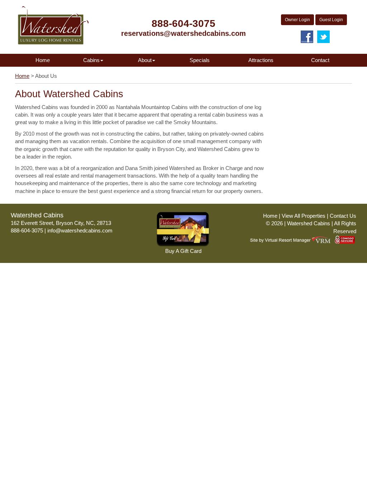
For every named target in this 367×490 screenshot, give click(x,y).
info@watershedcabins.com (80, 230)
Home (42, 60)
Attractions (260, 60)
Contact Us (343, 216)
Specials (200, 60)
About (145, 60)
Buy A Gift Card (183, 251)
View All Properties (303, 216)
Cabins (91, 60)
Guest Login (331, 19)
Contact (320, 60)
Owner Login (297, 19)
